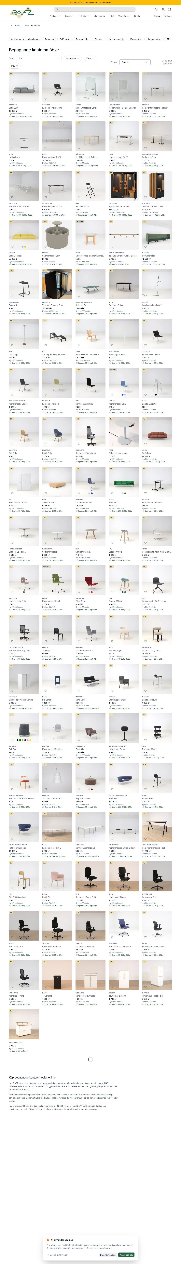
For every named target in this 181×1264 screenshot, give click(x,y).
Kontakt (68, 15)
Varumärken (123, 15)
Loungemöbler (154, 39)
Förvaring (98, 39)
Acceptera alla (126, 1254)
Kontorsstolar (136, 39)
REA (112, 15)
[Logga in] (163, 9)
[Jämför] (35, 98)
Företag (156, 15)
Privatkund (167, 15)
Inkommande (99, 15)
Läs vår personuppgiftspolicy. (99, 1248)
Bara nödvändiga (108, 1254)
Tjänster (83, 15)
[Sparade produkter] (157, 9)
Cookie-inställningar (59, 1254)
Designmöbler (82, 39)
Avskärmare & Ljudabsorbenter (25, 39)
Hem (27, 25)
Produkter (53, 15)
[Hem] (21, 12)
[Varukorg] (169, 9)
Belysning (49, 39)
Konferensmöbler (116, 39)
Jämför (137, 15)
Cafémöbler (65, 39)
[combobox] (94, 9)
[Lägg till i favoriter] (12, 98)
